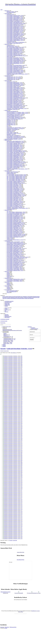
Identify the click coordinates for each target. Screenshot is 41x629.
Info (5, 310)
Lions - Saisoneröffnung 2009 (12, 290)
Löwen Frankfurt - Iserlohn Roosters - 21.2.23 (14, 144)
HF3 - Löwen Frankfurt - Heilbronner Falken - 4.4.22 (16, 176)
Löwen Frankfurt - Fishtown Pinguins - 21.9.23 (15, 106)
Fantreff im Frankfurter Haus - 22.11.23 (13, 116)
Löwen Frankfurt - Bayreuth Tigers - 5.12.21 (14, 196)
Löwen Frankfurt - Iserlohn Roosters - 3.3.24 (14, 82)
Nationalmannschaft (14, 330)
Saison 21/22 (7, 170)
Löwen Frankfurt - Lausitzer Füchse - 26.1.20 (14, 249)
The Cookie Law (14, 352)
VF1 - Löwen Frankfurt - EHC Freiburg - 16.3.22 (15, 180)
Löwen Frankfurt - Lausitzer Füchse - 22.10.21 (15, 202)
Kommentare (7, 309)
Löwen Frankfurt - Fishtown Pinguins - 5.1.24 (14, 91)
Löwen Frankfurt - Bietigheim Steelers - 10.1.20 (15, 251)
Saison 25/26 (7, 13)
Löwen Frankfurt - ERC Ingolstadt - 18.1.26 (14, 20)
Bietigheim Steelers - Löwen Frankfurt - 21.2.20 (15, 244)
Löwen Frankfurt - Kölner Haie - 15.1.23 (14, 149)
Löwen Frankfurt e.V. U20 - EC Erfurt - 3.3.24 (15, 114)
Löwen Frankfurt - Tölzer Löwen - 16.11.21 (14, 199)
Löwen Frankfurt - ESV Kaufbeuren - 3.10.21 (14, 206)
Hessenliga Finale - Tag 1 (11, 124)
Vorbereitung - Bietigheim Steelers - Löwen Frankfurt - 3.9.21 (17, 208)
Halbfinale (30, 297)
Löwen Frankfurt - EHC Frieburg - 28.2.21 (14, 221)
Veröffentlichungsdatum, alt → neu (9, 339)
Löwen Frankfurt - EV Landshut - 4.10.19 (14, 266)
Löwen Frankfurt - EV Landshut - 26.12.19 (14, 255)
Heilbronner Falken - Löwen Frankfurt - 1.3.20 (15, 241)
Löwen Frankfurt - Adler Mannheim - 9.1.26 (14, 22)
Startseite (3, 348)
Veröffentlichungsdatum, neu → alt (9, 338)
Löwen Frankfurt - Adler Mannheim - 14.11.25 (15, 31)
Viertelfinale (24, 296)
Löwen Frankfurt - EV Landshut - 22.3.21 (14, 215)
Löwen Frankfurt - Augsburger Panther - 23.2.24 (15, 84)
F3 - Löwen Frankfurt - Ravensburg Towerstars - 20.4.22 (16, 174)
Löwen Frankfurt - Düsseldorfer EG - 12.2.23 (14, 146)
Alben (1, 9)
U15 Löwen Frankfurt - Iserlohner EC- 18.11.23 (15, 117)
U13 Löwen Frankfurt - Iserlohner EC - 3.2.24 (15, 115)
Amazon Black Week (20, 552)
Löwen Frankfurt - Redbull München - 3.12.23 (15, 96)
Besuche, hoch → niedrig (7, 342)
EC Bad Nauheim (30, 296)
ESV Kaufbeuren (8, 298)
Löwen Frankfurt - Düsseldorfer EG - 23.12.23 (15, 94)
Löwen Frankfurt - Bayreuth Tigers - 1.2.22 (14, 186)
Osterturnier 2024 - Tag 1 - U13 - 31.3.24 (14, 77)
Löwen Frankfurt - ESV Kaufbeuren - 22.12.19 (15, 256)
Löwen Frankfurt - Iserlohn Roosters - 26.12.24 (15, 58)
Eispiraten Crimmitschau (24, 297)
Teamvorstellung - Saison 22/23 (12, 167)
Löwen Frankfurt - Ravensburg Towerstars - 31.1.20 (16, 248)
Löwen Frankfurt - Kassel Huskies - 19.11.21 (14, 198)
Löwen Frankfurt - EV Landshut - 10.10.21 (14, 205)
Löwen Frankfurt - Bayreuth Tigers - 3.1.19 (14, 253)
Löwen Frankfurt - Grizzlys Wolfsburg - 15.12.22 (15, 154)
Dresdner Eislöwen (21, 298)
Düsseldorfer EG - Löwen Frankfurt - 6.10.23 (14, 104)
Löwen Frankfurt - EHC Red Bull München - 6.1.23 (16, 150)
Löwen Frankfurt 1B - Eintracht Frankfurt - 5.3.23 (15, 127)
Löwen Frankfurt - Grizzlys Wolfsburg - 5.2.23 (15, 147)
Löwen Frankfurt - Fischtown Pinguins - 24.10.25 (15, 33)
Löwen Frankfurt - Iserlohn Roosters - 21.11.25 (15, 30)
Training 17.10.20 (10, 237)
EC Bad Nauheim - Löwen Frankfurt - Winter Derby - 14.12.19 (17, 257)
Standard (4, 333)
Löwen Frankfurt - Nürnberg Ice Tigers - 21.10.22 (15, 163)
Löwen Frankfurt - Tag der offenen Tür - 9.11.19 (15, 136)
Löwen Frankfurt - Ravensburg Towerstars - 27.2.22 (16, 183)
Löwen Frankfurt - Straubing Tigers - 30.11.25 (14, 28)
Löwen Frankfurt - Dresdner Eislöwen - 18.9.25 (15, 39)
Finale (19, 297)
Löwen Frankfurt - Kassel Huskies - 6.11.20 (14, 236)
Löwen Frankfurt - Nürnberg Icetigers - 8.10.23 (15, 103)
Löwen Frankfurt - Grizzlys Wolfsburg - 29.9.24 (15, 70)
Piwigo (6, 628)
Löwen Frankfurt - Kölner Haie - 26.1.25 (14, 53)
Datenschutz (7, 315)
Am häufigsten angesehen (9, 301)
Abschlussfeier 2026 (10, 14)
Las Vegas (38, 593)
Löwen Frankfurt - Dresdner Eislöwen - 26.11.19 (15, 259)
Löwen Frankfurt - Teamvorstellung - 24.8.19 (14, 280)
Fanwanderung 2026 (10, 12)
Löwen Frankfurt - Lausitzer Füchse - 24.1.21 (14, 229)
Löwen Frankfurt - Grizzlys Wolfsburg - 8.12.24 (15, 59)
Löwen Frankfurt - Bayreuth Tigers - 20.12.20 (14, 231)
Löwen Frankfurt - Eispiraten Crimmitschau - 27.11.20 (16, 234)
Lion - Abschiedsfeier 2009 (11, 291)
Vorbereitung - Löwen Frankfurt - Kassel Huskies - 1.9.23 (16, 108)
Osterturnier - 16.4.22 (10, 130)
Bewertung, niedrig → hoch (8, 341)
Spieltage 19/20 (7, 240)
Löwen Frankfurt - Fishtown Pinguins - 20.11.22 (15, 159)
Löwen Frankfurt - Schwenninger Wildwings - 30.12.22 (16, 151)
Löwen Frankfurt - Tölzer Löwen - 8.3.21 (14, 219)
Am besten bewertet (8, 302)
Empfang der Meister (10, 173)
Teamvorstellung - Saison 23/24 (12, 109)
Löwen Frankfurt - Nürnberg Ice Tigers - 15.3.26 (15, 15)
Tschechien (20, 330)
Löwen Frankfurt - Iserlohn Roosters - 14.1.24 (14, 63)
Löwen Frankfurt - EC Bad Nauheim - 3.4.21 (14, 213)
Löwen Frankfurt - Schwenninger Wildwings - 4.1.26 (16, 23)
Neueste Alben (7, 304)
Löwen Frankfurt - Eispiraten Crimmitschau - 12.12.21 (16, 194)
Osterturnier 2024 (8, 75)
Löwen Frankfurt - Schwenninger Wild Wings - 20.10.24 (16, 67)
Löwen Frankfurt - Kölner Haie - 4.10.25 (14, 36)
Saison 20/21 (7, 210)
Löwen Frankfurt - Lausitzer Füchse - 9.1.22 (14, 190)
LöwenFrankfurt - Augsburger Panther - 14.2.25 (15, 51)
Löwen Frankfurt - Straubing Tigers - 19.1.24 (14, 89)
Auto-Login (32, 337)
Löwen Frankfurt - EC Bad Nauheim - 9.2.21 (14, 225)
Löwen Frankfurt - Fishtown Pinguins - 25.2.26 (15, 18)
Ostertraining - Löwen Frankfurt (12, 129)
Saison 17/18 (7, 285)
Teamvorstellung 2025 (10, 41)
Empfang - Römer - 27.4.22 (11, 172)
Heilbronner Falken (14, 297)
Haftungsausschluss (8, 316)
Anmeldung (30, 326)
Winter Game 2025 (10, 56)
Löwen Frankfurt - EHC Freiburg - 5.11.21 (14, 200)
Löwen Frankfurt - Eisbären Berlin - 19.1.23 (14, 148)
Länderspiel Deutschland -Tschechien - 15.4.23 (13, 139)
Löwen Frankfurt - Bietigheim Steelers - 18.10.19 (15, 264)
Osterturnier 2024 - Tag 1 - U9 (12, 79)
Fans (21, 296)
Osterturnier (34, 297)
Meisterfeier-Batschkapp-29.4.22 (12, 171)
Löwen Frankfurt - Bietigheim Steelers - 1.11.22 (15, 161)
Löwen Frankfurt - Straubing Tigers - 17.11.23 (14, 98)
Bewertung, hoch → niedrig (8, 340)
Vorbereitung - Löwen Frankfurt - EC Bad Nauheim (15, 42)
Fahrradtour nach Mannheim (11, 111)
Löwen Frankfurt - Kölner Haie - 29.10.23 (14, 100)
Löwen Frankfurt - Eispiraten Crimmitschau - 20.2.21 (16, 222)
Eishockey (10, 296)
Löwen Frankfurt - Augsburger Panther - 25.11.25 (15, 29)
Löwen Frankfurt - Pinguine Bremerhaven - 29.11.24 (16, 60)
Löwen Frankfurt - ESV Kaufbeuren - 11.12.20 (15, 232)
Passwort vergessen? (34, 328)
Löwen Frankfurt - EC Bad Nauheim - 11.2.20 (15, 246)
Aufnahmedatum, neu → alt (8, 336)
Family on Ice (9, 64)
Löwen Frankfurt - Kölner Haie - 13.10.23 (14, 102)
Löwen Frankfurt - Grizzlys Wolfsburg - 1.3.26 (15, 17)
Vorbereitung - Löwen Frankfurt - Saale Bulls (14, 207)
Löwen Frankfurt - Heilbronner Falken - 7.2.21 (15, 226)
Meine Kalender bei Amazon (5, 591)
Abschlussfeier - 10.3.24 (11, 81)
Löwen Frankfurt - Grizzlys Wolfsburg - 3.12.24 (15, 92)
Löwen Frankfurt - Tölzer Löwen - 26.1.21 (14, 228)
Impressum (6, 314)
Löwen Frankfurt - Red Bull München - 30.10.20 (15, 239)
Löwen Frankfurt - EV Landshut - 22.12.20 (14, 230)
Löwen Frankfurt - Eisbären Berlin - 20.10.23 (14, 101)
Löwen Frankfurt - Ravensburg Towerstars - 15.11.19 (16, 261)
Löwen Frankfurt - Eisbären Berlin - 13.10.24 (14, 68)
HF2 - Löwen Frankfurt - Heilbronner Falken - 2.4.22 (16, 177)
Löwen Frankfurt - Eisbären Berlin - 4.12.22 (14, 156)
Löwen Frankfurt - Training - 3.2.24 (13, 86)
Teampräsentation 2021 (11, 209)
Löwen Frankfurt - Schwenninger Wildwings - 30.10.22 (16, 162)
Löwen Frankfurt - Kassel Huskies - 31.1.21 (14, 227)
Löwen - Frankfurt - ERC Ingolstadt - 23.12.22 (15, 152)
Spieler (8, 272)
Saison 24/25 (7, 44)
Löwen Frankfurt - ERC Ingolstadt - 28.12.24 (14, 57)
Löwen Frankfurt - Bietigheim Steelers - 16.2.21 (15, 223)
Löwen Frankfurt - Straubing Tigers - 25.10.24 (15, 66)
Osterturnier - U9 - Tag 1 (11, 122)
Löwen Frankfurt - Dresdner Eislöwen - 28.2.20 (15, 242)
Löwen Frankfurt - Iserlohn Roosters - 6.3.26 (14, 16)
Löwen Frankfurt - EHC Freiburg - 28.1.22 (14, 187)
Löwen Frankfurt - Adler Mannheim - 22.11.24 (15, 62)
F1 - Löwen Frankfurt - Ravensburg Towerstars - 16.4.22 (16, 175)
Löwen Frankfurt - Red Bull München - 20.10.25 (15, 34)
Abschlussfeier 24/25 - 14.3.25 (12, 46)
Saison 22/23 (7, 140)
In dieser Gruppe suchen (4, 350)
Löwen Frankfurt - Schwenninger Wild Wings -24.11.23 (16, 97)
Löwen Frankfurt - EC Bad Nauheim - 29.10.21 (15, 201)
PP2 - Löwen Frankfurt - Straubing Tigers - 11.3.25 (15, 47)
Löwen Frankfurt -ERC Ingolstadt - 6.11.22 (14, 160)
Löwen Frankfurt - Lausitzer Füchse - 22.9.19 (14, 268)
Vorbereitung (9, 284)
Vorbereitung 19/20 (8, 278)
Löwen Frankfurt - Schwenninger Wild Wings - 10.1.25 (16, 55)
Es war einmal (7, 289)
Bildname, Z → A (6, 335)
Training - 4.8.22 (9, 169)
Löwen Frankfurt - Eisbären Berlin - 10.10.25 (14, 35)
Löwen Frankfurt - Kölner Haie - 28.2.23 (14, 143)
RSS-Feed (6, 311)
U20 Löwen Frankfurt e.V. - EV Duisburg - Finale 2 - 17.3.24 (17, 112)
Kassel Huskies (17, 296)
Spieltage (8, 275)
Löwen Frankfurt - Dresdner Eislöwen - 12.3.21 (15, 218)
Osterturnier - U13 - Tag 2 (11, 119)
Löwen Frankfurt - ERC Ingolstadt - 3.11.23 (14, 99)
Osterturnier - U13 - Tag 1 (11, 120)
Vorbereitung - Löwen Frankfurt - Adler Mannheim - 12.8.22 (17, 168)
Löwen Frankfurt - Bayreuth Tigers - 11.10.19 (14, 265)
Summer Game (9, 276)
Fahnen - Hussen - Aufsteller (11, 132)
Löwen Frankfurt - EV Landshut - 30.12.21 (14, 191)
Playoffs (8, 274)
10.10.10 (8, 292)
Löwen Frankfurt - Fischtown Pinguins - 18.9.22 (15, 166)
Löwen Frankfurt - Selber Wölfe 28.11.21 (14, 197)
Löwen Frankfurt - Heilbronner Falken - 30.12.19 (15, 254)
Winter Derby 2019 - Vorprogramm (13, 135)
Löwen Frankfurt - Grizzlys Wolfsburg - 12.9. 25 (15, 40)
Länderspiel (9, 330)
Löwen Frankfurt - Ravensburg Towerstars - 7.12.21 (16, 195)
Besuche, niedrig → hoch (7, 343)
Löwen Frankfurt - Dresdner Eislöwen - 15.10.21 (15, 204)
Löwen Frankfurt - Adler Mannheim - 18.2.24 (14, 85)
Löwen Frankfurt (5, 296)
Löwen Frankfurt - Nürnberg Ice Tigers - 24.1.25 (15, 54)
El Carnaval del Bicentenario (32, 593)
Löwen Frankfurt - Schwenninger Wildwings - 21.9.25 (16, 38)
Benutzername (32, 331)
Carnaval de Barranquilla (18, 593)
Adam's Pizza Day (10, 131)
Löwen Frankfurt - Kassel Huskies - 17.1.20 (14, 250)
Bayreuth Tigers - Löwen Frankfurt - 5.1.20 (14, 252)
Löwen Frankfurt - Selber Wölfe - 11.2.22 (14, 184)
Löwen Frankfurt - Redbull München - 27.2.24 (15, 83)
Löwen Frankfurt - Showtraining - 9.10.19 (14, 138)
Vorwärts (10, 540)
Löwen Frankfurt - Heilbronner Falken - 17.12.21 (15, 193)
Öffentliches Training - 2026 (11, 11)
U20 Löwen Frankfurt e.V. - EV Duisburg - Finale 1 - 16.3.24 (17, 113)
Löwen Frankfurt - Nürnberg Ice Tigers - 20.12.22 (15, 153)
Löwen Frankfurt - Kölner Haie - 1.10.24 (14, 69)
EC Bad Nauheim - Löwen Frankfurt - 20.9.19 (15, 269)
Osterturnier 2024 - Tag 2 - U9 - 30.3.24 (13, 78)
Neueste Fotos (7, 303)
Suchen (6, 308)
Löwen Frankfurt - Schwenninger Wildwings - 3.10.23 (16, 105)
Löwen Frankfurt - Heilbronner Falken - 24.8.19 (15, 279)
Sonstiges (6, 110)
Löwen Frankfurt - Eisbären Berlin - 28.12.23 (14, 93)
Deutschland (5, 329)
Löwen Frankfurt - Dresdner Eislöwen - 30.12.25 (15, 24)
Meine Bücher (7, 317)
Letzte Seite (15, 540)
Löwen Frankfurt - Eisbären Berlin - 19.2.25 (14, 50)
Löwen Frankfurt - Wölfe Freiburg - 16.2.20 (14, 245)
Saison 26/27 (7, 10)
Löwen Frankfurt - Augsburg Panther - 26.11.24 (15, 61)
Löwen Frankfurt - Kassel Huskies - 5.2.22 (14, 185)
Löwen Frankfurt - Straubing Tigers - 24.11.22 (14, 158)
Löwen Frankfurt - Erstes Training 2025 (13, 43)
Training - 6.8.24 (9, 74)
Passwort (31, 334)
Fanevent (8, 126)
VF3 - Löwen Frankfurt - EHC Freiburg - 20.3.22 (15, 179)
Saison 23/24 (7, 80)
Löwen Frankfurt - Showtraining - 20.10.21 (14, 203)
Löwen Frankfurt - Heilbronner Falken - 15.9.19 (15, 270)
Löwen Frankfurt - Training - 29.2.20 (13, 133)
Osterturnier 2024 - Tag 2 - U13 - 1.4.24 (13, 76)
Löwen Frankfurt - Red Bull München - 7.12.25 (15, 27)
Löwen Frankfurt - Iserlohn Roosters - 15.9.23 (14, 107)
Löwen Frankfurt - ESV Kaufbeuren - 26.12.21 (15, 192)
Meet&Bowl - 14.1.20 (10, 134)
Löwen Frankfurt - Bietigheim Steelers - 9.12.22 (15, 155)
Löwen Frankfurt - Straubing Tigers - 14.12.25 (15, 26)
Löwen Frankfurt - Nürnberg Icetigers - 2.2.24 (14, 87)
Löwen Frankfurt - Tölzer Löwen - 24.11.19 (14, 260)
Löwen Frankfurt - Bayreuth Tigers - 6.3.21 (14, 220)
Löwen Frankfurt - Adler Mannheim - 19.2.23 (14, 145)
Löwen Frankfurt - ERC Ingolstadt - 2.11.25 (14, 32)
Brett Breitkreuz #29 (14, 298)
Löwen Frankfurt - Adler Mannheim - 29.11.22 (15, 157)
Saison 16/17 (7, 271)
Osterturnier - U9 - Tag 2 (11, 121)
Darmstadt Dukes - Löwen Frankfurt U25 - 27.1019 (15, 137)
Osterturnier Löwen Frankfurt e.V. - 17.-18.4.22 (15, 128)
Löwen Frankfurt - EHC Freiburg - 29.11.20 (14, 233)
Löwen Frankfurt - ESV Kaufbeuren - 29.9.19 (14, 267)
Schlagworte (7, 307)
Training (8, 277)
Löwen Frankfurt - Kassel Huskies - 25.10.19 (14, 263)
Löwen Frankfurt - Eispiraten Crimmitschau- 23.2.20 (16, 243)
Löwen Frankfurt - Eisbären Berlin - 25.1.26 (14, 19)
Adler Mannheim (30, 298)
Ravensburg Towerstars (7, 297)
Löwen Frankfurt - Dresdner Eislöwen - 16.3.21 (15, 217)
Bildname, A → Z (6, 334)
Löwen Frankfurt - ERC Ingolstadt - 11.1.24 (14, 90)
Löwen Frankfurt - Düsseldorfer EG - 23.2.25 (14, 49)
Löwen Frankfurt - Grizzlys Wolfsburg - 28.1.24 (15, 88)
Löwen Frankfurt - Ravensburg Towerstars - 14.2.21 (16, 224)
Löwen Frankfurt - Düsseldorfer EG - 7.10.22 (14, 164)
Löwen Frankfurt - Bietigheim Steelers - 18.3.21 (15, 216)
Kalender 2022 (5, 593)
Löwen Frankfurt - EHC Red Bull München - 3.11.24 (16, 65)
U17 (7, 125)
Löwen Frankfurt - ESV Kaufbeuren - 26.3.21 (14, 214)
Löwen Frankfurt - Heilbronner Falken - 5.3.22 (15, 182)
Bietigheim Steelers (36, 296)
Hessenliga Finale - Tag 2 (11, 123)
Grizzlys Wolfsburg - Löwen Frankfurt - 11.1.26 (15, 21)
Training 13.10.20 (10, 238)
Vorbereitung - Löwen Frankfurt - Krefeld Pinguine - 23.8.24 (17, 73)
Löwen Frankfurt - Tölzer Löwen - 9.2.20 (14, 247)
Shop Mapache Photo (20, 559)
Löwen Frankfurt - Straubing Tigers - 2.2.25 (14, 52)
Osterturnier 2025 (10, 45)
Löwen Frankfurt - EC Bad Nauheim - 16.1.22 (15, 189)
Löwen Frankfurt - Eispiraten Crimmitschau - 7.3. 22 (16, 181)
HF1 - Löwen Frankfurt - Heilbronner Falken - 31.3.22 (16, 178)
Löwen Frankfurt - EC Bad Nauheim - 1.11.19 (15, 262)
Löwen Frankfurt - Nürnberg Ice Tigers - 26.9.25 (15, 37)
